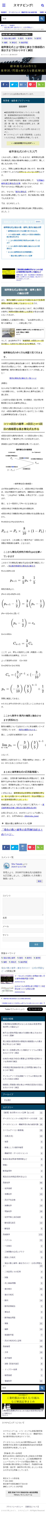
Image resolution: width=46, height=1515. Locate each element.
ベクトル (23, 1240)
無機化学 (23, 1205)
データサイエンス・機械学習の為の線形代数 (23, 12)
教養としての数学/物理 (23, 1147)
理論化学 (23, 1211)
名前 (5, 918)
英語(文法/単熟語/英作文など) (22, 1177)
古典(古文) (23, 1136)
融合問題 (24, 42)
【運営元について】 (32, 1507)
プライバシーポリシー (14, 1507)
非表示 (38, 221)
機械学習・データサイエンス (23, 1153)
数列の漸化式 (21, 192)
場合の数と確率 (10, 38)
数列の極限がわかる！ (28, 730)
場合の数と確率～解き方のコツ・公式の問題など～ (17, 34)
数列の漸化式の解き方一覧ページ (23, 378)
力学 (23, 1352)
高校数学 (4, 12)
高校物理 (22, 1346)
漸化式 (14, 42)
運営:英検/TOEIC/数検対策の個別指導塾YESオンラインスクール (23, 1494)
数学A (30, 38)
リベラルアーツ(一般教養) (22, 1130)
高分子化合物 (23, 1200)
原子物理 (23, 1358)
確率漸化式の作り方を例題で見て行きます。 (23, 231)
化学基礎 (23, 1188)
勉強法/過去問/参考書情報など (22, 1159)
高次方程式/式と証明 (23, 1341)
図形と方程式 (23, 1257)
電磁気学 (23, 1381)
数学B (39, 38)
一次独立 (23, 1246)
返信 (39, 881)
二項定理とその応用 (23, 1272)
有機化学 (23, 1194)
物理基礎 (23, 1375)
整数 (23, 1323)
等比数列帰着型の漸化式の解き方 (21, 566)
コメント (7, 896)
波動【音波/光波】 (23, 1364)
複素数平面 (23, 1335)
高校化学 (22, 1183)
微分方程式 (23, 1295)
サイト (6, 935)
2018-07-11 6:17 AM (18, 867)
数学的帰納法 (23, 1306)
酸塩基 (23, 1229)
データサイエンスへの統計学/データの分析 (22, 1118)
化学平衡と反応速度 (23, 1217)
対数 (23, 1277)
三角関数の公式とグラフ (23, 1252)
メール (6, 926)
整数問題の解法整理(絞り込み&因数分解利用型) (17, 998)
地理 (23, 1142)
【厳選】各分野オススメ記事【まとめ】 (22, 1113)
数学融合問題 (23, 1318)
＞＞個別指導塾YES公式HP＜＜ (23, 143)
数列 (21, 38)
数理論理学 (22, 1171)
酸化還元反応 (23, 1223)
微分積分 (23, 1289)
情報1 (22, 1165)
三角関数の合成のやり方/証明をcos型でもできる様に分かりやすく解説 (22, 1003)
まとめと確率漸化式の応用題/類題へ (20, 252)
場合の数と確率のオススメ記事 (21, 256)
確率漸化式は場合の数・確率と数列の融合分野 (22, 227)
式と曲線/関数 (23, 1283)
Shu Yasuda (16, 864)
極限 (5, 42)
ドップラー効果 (23, 1369)
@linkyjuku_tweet (32, 816)
